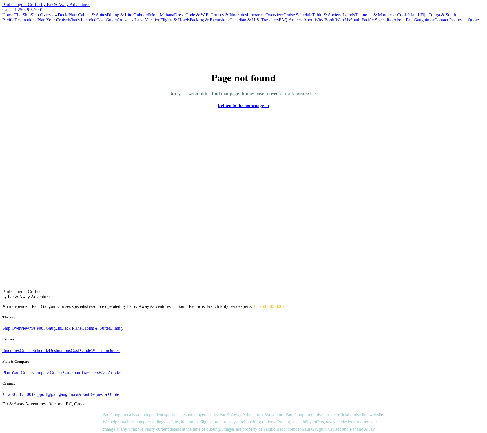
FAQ (283, 19)
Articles (295, 19)
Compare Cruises (47, 372)
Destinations (25, 19)
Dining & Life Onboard (128, 14)
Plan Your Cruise (52, 19)
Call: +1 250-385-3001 (22, 9)
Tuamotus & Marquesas (376, 14)
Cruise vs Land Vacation (138, 19)
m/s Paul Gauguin (45, 328)
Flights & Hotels (175, 19)
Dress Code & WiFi (191, 14)
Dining (116, 328)
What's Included (82, 19)
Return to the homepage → (243, 105)
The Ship (22, 14)
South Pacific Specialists (371, 19)
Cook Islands (408, 14)
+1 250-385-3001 (269, 306)
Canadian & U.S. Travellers (254, 19)
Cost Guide (106, 19)
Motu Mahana (161, 14)
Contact (441, 19)
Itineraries (11, 350)
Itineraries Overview (265, 14)
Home (7, 14)
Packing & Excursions (209, 19)
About (309, 19)
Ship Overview (44, 14)
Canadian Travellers (81, 372)
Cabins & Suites (92, 14)
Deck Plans (68, 14)
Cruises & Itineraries (229, 14)
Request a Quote (464, 19)
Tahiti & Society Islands (333, 14)
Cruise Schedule (297, 14)
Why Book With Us (332, 19)
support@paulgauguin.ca (56, 394)
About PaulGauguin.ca (413, 19)
